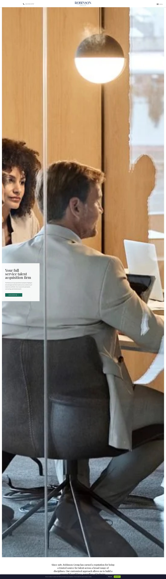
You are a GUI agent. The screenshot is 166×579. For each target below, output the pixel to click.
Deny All (110, 576)
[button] (158, 4)
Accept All (117, 576)
